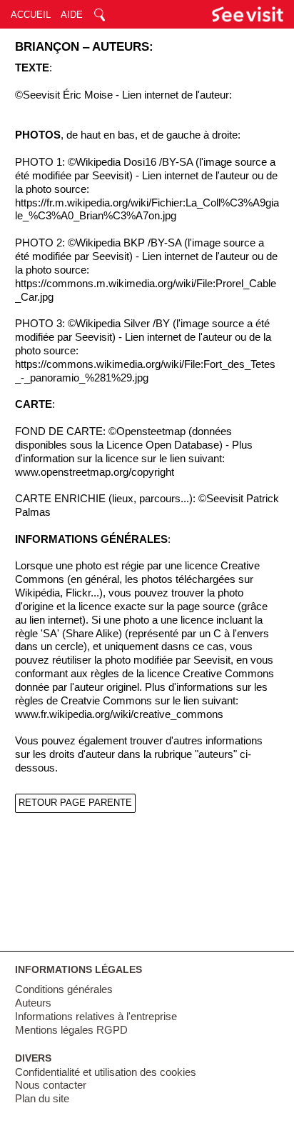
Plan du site (42, 1098)
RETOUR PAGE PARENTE (75, 802)
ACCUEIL (31, 14)
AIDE (72, 14)
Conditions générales (64, 989)
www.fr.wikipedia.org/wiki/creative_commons (119, 714)
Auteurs (33, 1003)
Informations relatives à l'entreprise (96, 1016)
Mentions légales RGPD (71, 1030)
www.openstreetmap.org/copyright (94, 472)
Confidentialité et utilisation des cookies (105, 1072)
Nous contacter (50, 1085)
